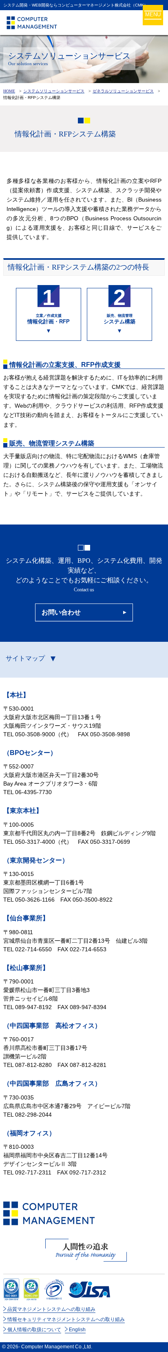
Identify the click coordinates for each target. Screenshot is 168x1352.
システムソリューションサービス (53, 91)
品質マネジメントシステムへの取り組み (51, 1309)
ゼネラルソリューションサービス (123, 91)
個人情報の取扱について (34, 1329)
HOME (9, 91)
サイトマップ (25, 658)
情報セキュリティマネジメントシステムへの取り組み (66, 1319)
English (77, 1329)
